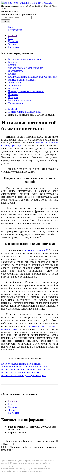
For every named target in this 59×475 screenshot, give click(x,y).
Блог (10, 38)
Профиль (13, 97)
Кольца (12, 73)
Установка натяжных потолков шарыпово (24, 366)
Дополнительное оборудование (25, 67)
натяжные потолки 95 (36, 250)
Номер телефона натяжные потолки (21, 363)
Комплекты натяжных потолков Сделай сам (32, 76)
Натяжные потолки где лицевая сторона (23, 375)
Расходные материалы (20, 100)
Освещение (14, 85)
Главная (12, 35)
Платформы (14, 88)
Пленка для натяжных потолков (26, 91)
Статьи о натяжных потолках (24, 111)
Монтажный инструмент (22, 79)
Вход (10, 27)
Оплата (12, 44)
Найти (6, 21)
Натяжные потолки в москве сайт (20, 372)
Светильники (15, 103)
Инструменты (15, 70)
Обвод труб (14, 82)
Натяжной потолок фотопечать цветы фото (25, 369)
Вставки (12, 64)
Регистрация (15, 29)
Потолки (13, 94)
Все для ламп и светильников (24, 59)
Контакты (13, 47)
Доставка (13, 41)
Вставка (12, 62)
